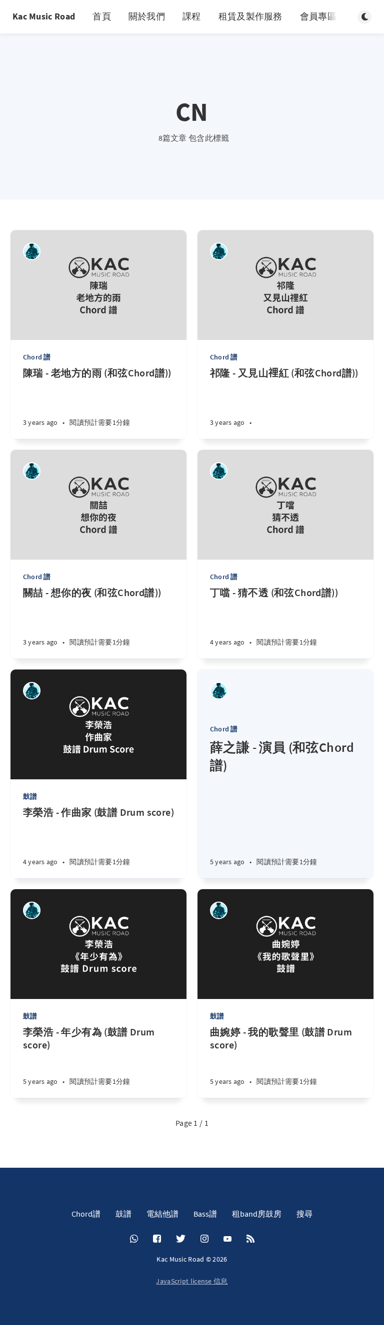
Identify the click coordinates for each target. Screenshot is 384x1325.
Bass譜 (205, 1214)
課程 (191, 16)
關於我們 (146, 16)
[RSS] (250, 1239)
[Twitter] (181, 1239)
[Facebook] (157, 1239)
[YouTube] (228, 1239)
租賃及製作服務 (250, 16)
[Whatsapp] (134, 1239)
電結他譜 (162, 1214)
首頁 (101, 16)
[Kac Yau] (31, 251)
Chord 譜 (36, 356)
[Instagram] (204, 1239)
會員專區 (318, 16)
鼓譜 (30, 796)
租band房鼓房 (257, 1214)
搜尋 (304, 1214)
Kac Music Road (43, 16)
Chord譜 (86, 1214)
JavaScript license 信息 (192, 1281)
